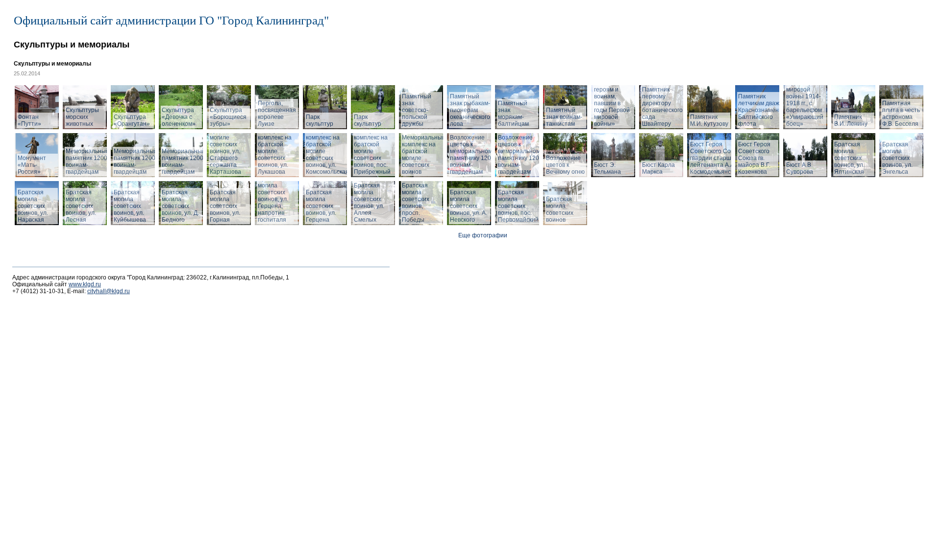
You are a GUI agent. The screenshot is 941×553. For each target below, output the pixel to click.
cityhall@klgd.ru (108, 291)
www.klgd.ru (85, 284)
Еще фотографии (482, 235)
